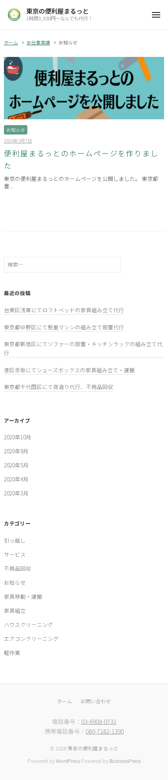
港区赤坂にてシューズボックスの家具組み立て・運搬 (69, 370)
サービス (15, 554)
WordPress (68, 760)
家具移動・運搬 (23, 596)
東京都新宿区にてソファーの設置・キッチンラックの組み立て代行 (83, 348)
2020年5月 (16, 465)
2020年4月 (16, 479)
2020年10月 (17, 437)
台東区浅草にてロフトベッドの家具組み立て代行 (64, 310)
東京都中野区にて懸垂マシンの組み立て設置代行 (64, 327)
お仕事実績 (38, 42)
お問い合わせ (95, 701)
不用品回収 (17, 568)
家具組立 (15, 610)
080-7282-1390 (105, 731)
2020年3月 (16, 493)
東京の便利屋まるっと (57, 11)
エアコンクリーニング (31, 638)
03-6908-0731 (98, 721)
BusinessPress (125, 760)
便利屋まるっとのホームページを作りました (81, 159)
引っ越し (15, 540)
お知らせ (15, 129)
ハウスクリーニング (28, 624)
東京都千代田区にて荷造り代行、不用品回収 (58, 387)
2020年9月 (16, 451)
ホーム (11, 42)
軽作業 (12, 652)
